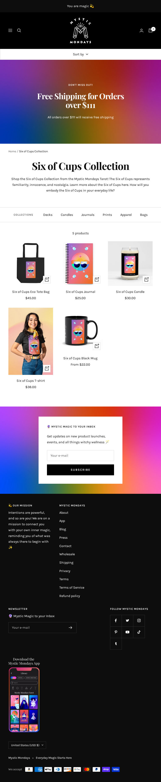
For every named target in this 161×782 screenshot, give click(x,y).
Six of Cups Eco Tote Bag (30, 292)
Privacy (64, 571)
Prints (107, 215)
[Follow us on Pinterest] (116, 632)
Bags (144, 215)
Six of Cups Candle (130, 292)
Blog (62, 529)
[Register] (70, 627)
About (63, 513)
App (62, 521)
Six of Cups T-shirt (31, 381)
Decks (47, 215)
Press (63, 538)
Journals (87, 215)
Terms (64, 579)
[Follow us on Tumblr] (116, 643)
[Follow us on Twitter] (127, 620)
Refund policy (69, 596)
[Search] (19, 30)
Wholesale (67, 554)
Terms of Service (71, 587)
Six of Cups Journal (80, 292)
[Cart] (150, 30)
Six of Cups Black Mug (80, 358)
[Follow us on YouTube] (127, 632)
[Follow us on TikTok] (139, 632)
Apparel (126, 215)
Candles (67, 215)
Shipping (66, 562)
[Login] (141, 30)
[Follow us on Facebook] (116, 620)
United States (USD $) (25, 745)
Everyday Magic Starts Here (54, 758)
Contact (65, 546)
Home (12, 151)
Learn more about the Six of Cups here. (99, 185)
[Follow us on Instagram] (139, 620)
